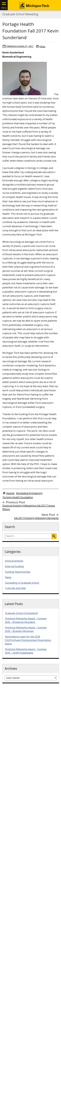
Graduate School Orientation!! (21, 613)
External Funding (14, 566)
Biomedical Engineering (29, 493)
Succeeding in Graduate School (22, 582)
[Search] (53, 536)
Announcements (14, 560)
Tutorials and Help (15, 588)
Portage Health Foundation (18, 497)
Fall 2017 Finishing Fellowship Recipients (36, 518)
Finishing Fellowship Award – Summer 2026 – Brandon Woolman (26, 629)
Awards (10, 493)
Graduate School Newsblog (20, 14)
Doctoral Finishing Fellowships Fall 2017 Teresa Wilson (28, 507)
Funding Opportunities (17, 571)
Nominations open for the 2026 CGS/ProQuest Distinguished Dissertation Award (28, 640)
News (42, 46)
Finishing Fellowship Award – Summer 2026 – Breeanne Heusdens (26, 620)
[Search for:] (28, 536)
